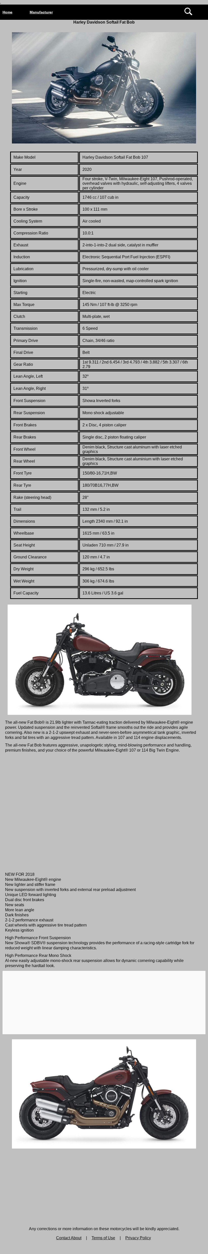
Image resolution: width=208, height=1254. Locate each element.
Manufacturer (41, 12)
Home (7, 12)
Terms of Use (103, 1238)
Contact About (68, 1238)
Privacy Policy (138, 1238)
